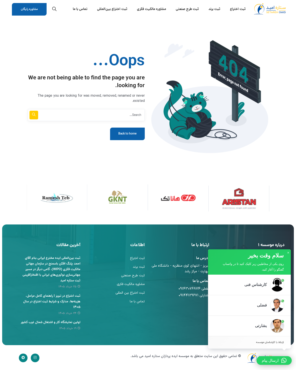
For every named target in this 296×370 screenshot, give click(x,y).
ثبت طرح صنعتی (133, 275)
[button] (249, 284)
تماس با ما (137, 301)
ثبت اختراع (137, 258)
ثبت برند (139, 266)
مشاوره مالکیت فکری (131, 284)
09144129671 (188, 295)
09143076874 (189, 288)
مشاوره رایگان (29, 9)
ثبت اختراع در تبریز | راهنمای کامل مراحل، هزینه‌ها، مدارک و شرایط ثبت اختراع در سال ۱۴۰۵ (51, 302)
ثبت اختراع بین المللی (130, 292)
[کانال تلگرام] (23, 358)
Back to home (127, 133)
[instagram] (35, 358)
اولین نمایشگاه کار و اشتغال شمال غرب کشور (50, 322)
